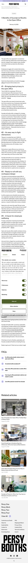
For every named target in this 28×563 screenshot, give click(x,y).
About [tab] (23, 254)
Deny (14, 311)
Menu (3, 4)
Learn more (23, 0)
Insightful (3, 145)
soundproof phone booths (7, 74)
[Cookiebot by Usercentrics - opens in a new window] (20, 250)
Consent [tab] (5, 254)
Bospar (9, 98)
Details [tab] (14, 254)
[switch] (24, 285)
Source (12, 227)
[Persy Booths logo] (14, 4)
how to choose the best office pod (16, 330)
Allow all (14, 301)
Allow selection (14, 306)
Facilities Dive (20, 191)
